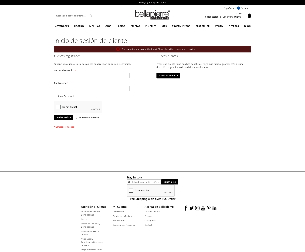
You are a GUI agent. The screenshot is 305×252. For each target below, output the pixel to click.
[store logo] (152, 15)
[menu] (152, 26)
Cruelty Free (150, 220)
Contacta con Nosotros (124, 224)
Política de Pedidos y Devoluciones (90, 213)
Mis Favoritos (119, 220)
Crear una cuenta (232, 16)
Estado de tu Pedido (122, 216)
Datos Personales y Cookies (90, 233)
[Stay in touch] (147, 182)
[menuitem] (62, 26)
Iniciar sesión (211, 16)
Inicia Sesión (118, 211)
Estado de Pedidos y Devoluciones (90, 225)
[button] (244, 8)
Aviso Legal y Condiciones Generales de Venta (91, 242)
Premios (148, 216)
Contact (148, 224)
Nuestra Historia (152, 211)
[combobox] (74, 15)
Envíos (84, 219)
